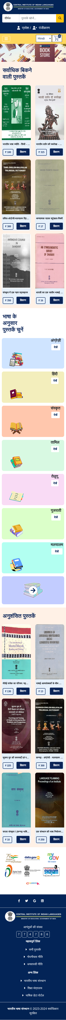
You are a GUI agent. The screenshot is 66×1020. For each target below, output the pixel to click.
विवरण (23, 151)
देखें (56, 347)
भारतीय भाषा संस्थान (35, 980)
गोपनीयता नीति (35, 956)
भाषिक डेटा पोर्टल (35, 995)
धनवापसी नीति (35, 964)
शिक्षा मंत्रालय (34, 988)
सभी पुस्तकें (35, 949)
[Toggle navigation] (6, 39)
